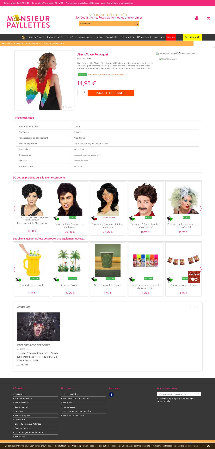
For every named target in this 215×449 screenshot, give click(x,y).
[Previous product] (213, 47)
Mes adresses (69, 407)
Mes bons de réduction (73, 415)
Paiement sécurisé (23, 428)
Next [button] (200, 208)
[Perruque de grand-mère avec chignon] (107, 199)
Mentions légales (22, 415)
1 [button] (177, 52)
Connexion (196, 18)
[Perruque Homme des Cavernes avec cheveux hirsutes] (183, 199)
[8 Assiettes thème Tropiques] (183, 260)
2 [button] (179, 52)
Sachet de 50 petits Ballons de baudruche (69, 287)
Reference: (81, 58)
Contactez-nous (22, 407)
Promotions (20, 394)
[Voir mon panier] (208, 18)
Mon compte (67, 388)
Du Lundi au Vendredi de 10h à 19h (47, 3)
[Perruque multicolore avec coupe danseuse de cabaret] (69, 199)
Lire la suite (22, 365)
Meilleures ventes (22, 402)
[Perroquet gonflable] (107, 260)
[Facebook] (111, 394)
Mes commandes (70, 394)
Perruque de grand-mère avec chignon (107, 226)
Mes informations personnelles (77, 411)
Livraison (19, 411)
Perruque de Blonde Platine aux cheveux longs (32, 226)
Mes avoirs (67, 402)
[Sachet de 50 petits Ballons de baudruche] (69, 260)
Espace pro (20, 419)
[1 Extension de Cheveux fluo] (145, 199)
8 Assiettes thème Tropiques (183, 285)
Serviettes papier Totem (32, 285)
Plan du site (20, 436)
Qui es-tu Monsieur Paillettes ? (28, 424)
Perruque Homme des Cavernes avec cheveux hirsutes (183, 227)
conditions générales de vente (29, 432)
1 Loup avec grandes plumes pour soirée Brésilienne (145, 287)
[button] (85, 37)
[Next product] (214, 47)
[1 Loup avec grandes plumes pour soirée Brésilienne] (145, 260)
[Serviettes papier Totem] (32, 260)
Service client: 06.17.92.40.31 (16, 3)
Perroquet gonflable (108, 285)
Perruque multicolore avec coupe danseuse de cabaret (70, 226)
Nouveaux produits (23, 398)
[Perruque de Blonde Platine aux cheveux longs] (32, 199)
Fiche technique (24, 117)
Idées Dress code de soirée (33, 345)
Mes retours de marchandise (75, 398)
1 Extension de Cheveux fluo (145, 224)
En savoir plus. (192, 446)
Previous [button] (14, 208)
